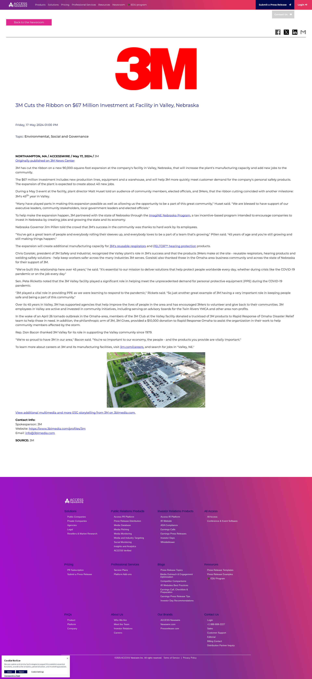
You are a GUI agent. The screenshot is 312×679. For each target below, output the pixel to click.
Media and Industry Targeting (129, 538)
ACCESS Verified (122, 550)
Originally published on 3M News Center (45, 160)
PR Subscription (75, 570)
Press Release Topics (172, 570)
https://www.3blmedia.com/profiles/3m (57, 428)
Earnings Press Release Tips (175, 596)
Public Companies (76, 516)
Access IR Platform (170, 516)
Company (72, 628)
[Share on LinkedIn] (294, 32)
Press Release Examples (220, 574)
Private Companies (77, 521)
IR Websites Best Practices (174, 585)
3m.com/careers (131, 347)
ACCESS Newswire (170, 620)
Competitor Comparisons (173, 581)
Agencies (72, 525)
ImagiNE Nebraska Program (169, 215)
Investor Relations (123, 628)
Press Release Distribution (127, 521)
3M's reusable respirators (128, 246)
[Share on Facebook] (277, 32)
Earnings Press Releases (173, 533)
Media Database (122, 525)
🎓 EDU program (137, 4)
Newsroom (118, 4)
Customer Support (216, 632)
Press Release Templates (220, 570)
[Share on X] (286, 32)
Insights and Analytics (125, 546)
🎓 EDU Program (216, 578)
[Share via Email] (303, 32)
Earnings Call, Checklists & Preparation (174, 590)
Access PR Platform (124, 516)
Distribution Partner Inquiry (221, 645)
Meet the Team (121, 624)
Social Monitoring (123, 542)
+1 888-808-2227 (216, 624)
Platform (71, 624)
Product (71, 620)
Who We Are (120, 620)
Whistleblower (168, 542)
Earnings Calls (168, 529)
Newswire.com (168, 624)
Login (301, 4)
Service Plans (121, 570)
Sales (210, 628)
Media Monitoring (123, 533)
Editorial (211, 637)
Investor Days (168, 538)
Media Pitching (121, 529)
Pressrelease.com (170, 628)
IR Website (166, 521)
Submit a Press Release (273, 4)
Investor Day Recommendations (177, 600)
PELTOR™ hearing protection (174, 246)
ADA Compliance (169, 525)
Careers (118, 632)
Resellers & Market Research (82, 533)
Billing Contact (214, 641)
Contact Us (280, 14)
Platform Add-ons (123, 574)
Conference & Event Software (222, 521)
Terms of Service (171, 658)
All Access (212, 516)
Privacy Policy (190, 658)
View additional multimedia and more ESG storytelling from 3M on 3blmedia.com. (75, 412)
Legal (70, 529)
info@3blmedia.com (40, 433)
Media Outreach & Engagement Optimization (176, 575)
